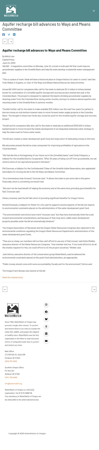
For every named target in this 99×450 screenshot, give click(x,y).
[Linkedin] (14, 34)
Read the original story (12, 277)
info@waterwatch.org (13, 384)
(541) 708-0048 (11, 377)
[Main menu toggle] (94, 11)
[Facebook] (3, 34)
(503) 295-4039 (11, 361)
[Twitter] (9, 34)
